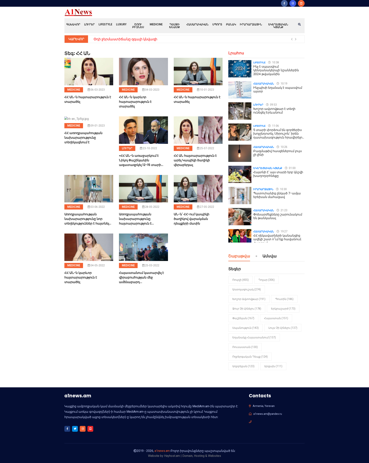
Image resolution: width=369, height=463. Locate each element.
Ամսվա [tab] (270, 256)
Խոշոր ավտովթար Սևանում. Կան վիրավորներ (135, 39)
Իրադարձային (251, 24)
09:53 (273, 104)
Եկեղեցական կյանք (278, 26)
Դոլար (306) (266, 279)
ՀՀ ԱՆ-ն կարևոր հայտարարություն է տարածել (135, 102)
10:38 (275, 62)
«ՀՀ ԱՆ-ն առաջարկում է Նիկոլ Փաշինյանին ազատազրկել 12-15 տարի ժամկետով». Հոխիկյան (140, 162)
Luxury (121, 24)
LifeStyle (105, 24)
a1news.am (162, 451)
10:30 (283, 189)
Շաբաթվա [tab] (239, 256)
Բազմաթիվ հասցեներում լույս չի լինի (277, 153)
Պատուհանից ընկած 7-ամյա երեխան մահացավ (277, 195)
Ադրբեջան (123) (243, 366)
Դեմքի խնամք (174, 26)
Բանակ (231, 24)
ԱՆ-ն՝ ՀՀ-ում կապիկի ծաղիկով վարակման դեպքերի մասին (191, 219)
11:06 (275, 125)
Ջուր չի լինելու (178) (246, 308)
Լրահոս (236, 53)
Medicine (156, 24)
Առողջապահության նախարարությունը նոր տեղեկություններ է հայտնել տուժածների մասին (86, 221)
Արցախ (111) (273, 366)
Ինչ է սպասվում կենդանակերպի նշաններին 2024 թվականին (276, 70)
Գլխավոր (73, 24)
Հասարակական (197, 24)
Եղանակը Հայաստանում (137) (254, 337)
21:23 (283, 210)
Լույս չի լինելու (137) (282, 327)
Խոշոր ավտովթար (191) (248, 299)
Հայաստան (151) (276, 318)
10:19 (283, 83)
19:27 (283, 231)
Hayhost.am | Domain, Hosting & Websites (192, 456)
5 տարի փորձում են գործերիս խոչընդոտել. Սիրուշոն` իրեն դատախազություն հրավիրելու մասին (278, 135)
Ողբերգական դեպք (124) (250, 356)
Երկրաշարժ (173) (283, 308)
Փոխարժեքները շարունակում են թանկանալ (277, 216)
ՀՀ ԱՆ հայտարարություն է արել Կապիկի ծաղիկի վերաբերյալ (195, 160)
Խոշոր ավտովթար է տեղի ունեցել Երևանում (274, 111)
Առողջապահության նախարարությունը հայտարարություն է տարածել (135, 221)
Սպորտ (217, 24)
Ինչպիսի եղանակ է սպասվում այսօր (277, 89)
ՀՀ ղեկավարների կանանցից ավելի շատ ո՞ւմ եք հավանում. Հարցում (277, 239)
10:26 (283, 146)
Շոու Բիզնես (138, 26)
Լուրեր (89, 24)
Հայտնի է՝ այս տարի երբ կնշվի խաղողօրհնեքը (278, 174)
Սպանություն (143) (245, 327)
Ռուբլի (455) (240, 279)
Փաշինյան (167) (243, 318)
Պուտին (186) (284, 299)
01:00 (292, 168)
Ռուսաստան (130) (245, 347)
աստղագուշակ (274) (246, 289)
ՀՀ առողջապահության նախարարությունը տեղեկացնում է (83, 137)
